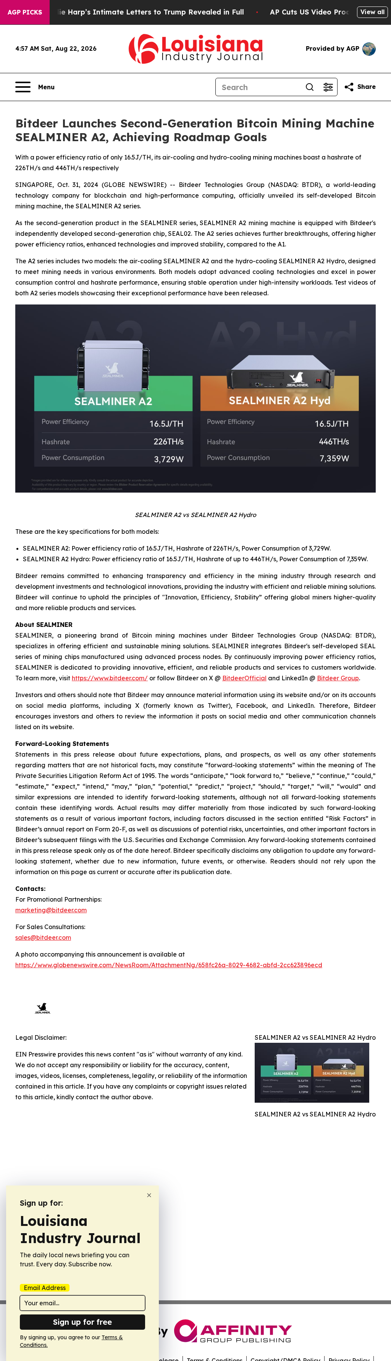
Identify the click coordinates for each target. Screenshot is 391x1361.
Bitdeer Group (338, 678)
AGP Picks (25, 12)
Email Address (45, 1288)
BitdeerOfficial (244, 678)
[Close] (149, 1195)
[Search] (310, 87)
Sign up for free (82, 1322)
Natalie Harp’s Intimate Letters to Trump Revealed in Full (141, 12)
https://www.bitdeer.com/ (110, 678)
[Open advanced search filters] (328, 87)
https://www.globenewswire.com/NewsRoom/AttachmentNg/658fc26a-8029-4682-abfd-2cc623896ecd (168, 965)
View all (372, 12)
